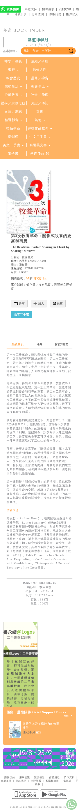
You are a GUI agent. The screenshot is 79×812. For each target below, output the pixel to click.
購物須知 (9, 777)
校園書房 (27, 257)
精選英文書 (38, 145)
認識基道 (39, 777)
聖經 (11, 69)
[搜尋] (71, 50)
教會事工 (38, 86)
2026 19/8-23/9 (38, 42)
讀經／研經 (39, 61)
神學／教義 (13, 61)
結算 (59, 303)
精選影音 (12, 120)
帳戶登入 (72, 14)
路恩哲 (23, 260)
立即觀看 (36, 780)
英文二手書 (12, 145)
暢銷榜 (13, 136)
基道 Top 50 (39, 153)
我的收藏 (65, 9)
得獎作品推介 (38, 128)
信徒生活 (12, 86)
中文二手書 (38, 136)
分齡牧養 (12, 95)
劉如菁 (23, 264)
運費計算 (21, 14)
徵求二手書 (21, 314)
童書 (39, 111)
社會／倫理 (39, 95)
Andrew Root (37, 260)
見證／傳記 (39, 103)
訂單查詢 (38, 14)
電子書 (13, 153)
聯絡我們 (55, 14)
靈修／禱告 (39, 78)
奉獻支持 (31, 9)
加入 (40, 303)
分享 (21, 303)
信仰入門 (40, 69)
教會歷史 (13, 78)
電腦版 (67, 780)
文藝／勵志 (13, 111)
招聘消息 (48, 9)
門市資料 (69, 777)
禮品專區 (13, 128)
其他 (38, 120)
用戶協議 (24, 777)
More (67, 716)
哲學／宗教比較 (13, 103)
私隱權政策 (52, 780)
